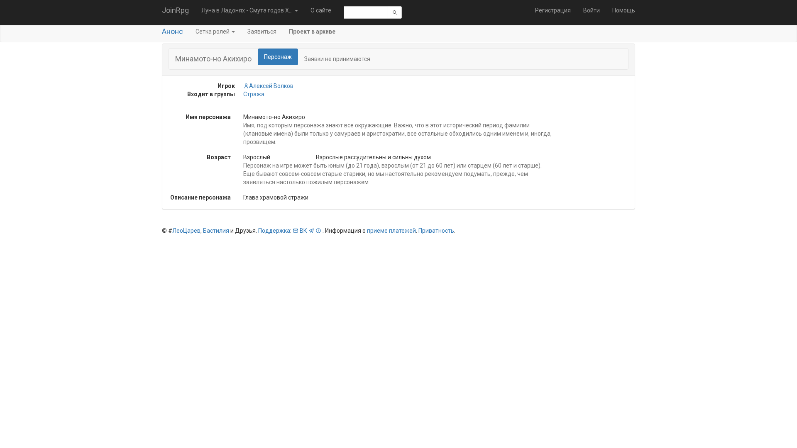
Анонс (172, 31)
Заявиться (261, 31)
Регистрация (553, 10)
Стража (253, 94)
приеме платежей (391, 230)
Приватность (436, 230)
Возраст (219, 157)
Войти (591, 10)
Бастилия (216, 230)
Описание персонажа (200, 197)
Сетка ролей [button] (213, 31)
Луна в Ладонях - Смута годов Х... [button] (247, 10)
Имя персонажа (208, 117)
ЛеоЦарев (186, 230)
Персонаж (278, 57)
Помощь (623, 10)
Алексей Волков (271, 86)
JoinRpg (175, 10)
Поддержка (274, 230)
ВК (303, 230)
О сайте (320, 10)
